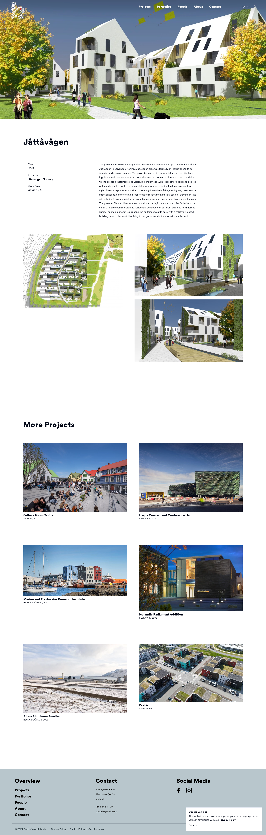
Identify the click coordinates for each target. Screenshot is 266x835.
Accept (193, 825)
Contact (215, 6)
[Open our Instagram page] (191, 790)
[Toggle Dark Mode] (255, 6)
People (182, 6)
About (198, 6)
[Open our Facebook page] (181, 790)
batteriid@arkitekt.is (106, 811)
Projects (145, 6)
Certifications (96, 829)
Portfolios (164, 6)
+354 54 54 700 (104, 806)
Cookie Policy (58, 829)
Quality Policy (77, 829)
